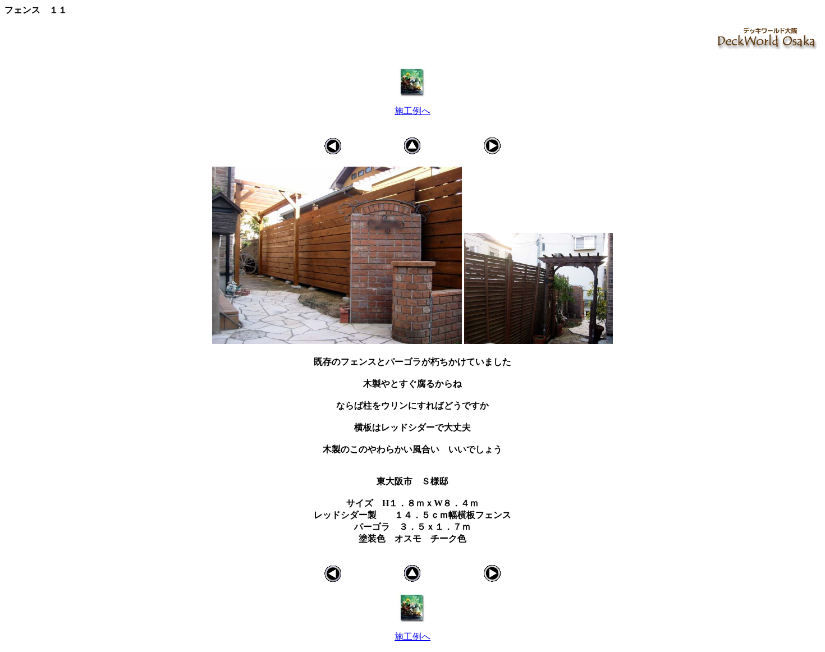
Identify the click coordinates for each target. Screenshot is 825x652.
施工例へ (412, 111)
